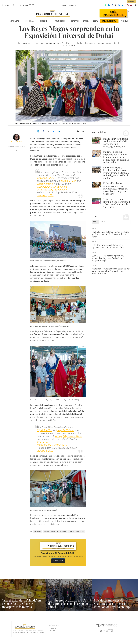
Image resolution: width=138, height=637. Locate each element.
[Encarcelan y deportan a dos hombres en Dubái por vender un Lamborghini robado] (96, 140)
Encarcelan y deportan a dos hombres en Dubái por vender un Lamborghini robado (115, 142)
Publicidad (52, 628)
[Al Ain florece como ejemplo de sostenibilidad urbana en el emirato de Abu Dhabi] (96, 201)
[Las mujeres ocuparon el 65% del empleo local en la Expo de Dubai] (69, 595)
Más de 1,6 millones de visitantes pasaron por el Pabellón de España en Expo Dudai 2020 (112, 605)
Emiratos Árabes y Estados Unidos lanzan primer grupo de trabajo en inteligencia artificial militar (116, 173)
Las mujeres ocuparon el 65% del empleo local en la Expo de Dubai (68, 603)
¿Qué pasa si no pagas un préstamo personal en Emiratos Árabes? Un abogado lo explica (108, 258)
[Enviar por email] (83, 131)
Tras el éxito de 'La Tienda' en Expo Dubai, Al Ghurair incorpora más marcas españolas (21, 605)
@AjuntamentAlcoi (72, 436)
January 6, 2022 (45, 195)
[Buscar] (13, 5)
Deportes (75, 21)
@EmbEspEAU (44, 186)
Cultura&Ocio (59, 21)
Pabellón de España (49, 531)
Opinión (86, 21)
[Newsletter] (131, 5)
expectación (80, 531)
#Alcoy (58, 436)
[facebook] (16, 151)
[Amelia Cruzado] (16, 137)
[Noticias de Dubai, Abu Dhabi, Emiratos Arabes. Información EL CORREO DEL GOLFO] (53, 14)
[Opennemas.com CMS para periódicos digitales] (106, 628)
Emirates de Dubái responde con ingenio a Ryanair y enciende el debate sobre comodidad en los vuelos (116, 157)
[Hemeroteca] (128, 5)
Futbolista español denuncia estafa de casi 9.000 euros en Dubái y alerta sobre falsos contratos (111, 271)
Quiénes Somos (54, 625)
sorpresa (71, 531)
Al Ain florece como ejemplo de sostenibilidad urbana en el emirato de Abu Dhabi (116, 202)
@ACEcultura (60, 186)
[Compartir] (105, 5)
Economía (29, 21)
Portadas (124, 21)
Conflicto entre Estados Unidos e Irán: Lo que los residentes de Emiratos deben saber (111, 234)
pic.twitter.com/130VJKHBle (52, 189)
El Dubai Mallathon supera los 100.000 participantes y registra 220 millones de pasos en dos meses (116, 188)
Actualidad (15, 21)
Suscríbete (131, 1)
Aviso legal (52, 631)
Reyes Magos (37, 531)
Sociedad (44, 21)
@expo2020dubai (46, 178)
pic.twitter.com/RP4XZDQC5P (52, 445)
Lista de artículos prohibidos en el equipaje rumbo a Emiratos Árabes (108, 246)
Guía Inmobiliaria (109, 21)
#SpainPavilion (68, 180)
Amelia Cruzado (16, 142)
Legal (95, 21)
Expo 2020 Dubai (61, 531)
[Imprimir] (78, 131)
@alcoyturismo (45, 183)
